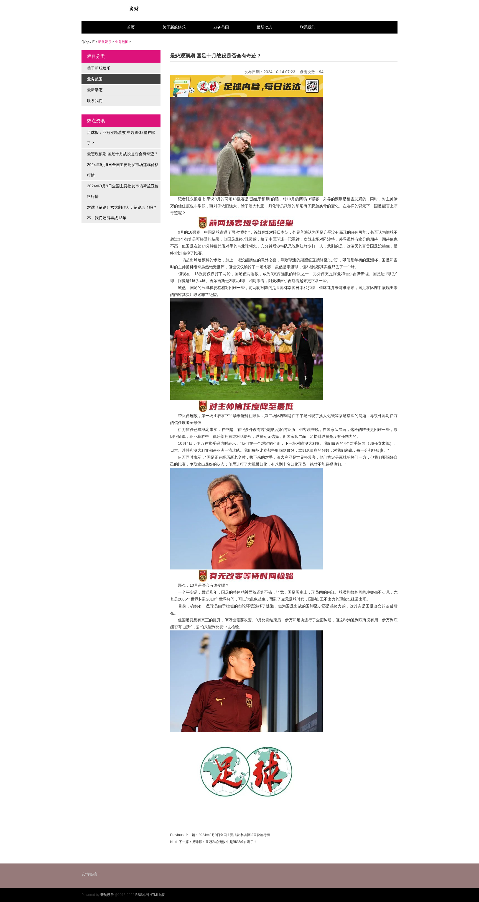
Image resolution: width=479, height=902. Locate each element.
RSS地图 (142, 895)
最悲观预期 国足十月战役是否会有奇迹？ (122, 154)
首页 (131, 27)
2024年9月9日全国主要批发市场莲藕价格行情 (123, 169)
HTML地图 (157, 895)
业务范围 (221, 27)
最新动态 (264, 27)
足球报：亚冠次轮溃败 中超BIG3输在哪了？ (121, 137)
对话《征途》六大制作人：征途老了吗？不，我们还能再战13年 (122, 212)
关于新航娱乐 (174, 27)
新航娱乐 (104, 42)
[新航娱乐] (134, 8)
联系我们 (307, 27)
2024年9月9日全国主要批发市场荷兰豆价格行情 (123, 191)
